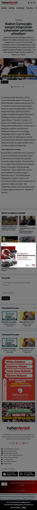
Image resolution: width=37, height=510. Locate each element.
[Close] (33, 244)
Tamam (24, 507)
